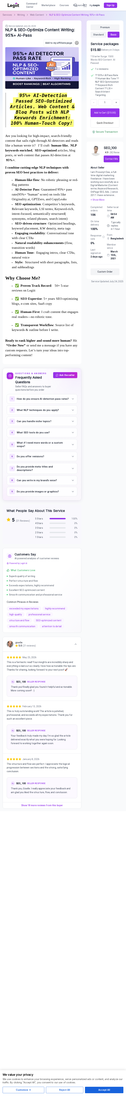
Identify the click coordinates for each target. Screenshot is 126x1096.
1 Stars (39, 537)
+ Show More (98, 199)
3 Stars (39, 528)
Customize (22, 1089)
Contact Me (111, 159)
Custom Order (105, 271)
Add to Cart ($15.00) (105, 112)
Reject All (64, 1089)
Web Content (37, 15)
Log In (96, 5)
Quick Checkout (105, 123)
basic (114, 34)
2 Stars (39, 532)
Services (7, 15)
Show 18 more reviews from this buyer (42, 805)
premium (105, 27)
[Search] (75, 5)
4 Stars (39, 523)
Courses (64, 5)
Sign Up (110, 5)
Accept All (104, 1089)
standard (98, 34)
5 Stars (39, 518)
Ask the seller (67, 375)
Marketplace (48, 5)
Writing (21, 15)
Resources (79, 5)
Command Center (31, 5)
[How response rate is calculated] (103, 237)
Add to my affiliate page (58, 43)
